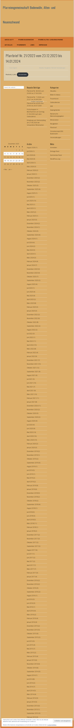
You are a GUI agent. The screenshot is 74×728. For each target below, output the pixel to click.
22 (16, 161)
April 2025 (30, 208)
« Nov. (6, 169)
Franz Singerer (13, 68)
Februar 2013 (31, 717)
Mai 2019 (30, 478)
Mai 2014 (30, 687)
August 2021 (31, 375)
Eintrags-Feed (54, 151)
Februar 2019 (31, 485)
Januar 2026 (31, 174)
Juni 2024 (30, 246)
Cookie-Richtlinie (51, 725)
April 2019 (30, 482)
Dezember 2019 (32, 451)
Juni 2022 (30, 337)
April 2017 (30, 565)
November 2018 (32, 497)
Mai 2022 (30, 341)
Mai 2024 (30, 250)
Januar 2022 (31, 356)
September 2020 (32, 417)
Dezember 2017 (32, 535)
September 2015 (32, 637)
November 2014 (32, 664)
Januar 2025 (31, 220)
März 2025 (30, 212)
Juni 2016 (30, 603)
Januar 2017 (31, 577)
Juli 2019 (29, 470)
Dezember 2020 (32, 406)
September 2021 (32, 372)
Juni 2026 (30, 155)
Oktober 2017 (31, 542)
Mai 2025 (30, 204)
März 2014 (30, 694)
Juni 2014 (30, 683)
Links (32, 45)
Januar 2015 (31, 660)
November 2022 (32, 318)
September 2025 (32, 189)
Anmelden (53, 147)
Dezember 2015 (32, 626)
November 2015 (32, 630)
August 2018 (31, 508)
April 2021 (30, 390)
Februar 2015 (31, 656)
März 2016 (30, 615)
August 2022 (31, 330)
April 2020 (30, 436)
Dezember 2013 (32, 706)
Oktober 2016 (31, 588)
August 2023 (31, 284)
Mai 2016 (30, 607)
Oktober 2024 (31, 231)
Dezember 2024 (32, 223)
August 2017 (31, 550)
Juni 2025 (30, 201)
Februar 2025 (31, 216)
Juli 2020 (29, 425)
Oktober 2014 (31, 668)
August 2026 (31, 147)
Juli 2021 (29, 379)
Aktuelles (8, 45)
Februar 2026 (31, 170)
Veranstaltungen (61, 68)
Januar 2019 (31, 489)
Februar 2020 (31, 444)
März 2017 (30, 569)
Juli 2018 (29, 512)
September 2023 (32, 280)
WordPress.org (55, 159)
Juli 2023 (29, 288)
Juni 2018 (30, 516)
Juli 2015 (29, 641)
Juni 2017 (30, 558)
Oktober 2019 (31, 459)
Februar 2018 (31, 527)
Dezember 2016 (32, 580)
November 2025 (32, 182)
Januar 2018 (31, 531)
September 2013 (32, 713)
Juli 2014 (29, 679)
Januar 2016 (31, 622)
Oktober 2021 (31, 368)
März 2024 (30, 258)
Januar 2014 (31, 702)
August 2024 (31, 239)
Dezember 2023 (32, 269)
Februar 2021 (31, 398)
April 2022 (30, 345)
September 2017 (32, 546)
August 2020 (31, 421)
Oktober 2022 (31, 322)
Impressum (43, 45)
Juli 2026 (29, 151)
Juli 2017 (29, 554)
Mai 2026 (30, 159)
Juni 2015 (30, 645)
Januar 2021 (31, 402)
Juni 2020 (30, 428)
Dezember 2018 (32, 493)
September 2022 (32, 326)
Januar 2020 (31, 447)
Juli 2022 (29, 334)
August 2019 (31, 466)
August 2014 (31, 675)
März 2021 (30, 394)
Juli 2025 (29, 197)
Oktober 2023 (31, 277)
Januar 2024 (31, 265)
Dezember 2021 (32, 360)
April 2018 (30, 520)
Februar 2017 (31, 573)
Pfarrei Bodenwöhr (26, 40)
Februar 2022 (31, 352)
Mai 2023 (30, 296)
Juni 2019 (30, 474)
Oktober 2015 (31, 633)
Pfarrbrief (53, 68)
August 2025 (31, 193)
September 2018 (32, 504)
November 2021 (32, 364)
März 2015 (30, 652)
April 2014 (30, 690)
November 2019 (32, 455)
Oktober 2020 (31, 413)
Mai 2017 (30, 561)
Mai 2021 (30, 387)
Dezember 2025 (32, 178)
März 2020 (30, 440)
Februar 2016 (31, 618)
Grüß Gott (9, 40)
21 (14, 161)
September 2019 (32, 463)
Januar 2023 (31, 311)
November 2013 (32, 709)
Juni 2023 (30, 292)
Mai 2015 (30, 649)
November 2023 (32, 273)
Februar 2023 (31, 307)
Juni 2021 (30, 383)
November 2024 (32, 227)
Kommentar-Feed (56, 155)
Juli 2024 (29, 242)
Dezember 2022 (32, 314)
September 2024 (32, 235)
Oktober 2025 (31, 185)
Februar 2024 (31, 261)
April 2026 (30, 163)
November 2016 (32, 584)
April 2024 (30, 254)
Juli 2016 (29, 599)
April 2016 (30, 611)
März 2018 (30, 523)
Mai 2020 (30, 432)
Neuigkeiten (47, 68)
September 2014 (32, 671)
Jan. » (10, 169)
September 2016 (32, 592)
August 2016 (31, 595)
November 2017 (32, 539)
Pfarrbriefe (21, 45)
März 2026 (30, 166)
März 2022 (30, 349)
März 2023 (30, 303)
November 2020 (32, 409)
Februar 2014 (31, 698)
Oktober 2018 (31, 501)
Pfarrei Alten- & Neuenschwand (50, 40)
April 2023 (30, 299)
